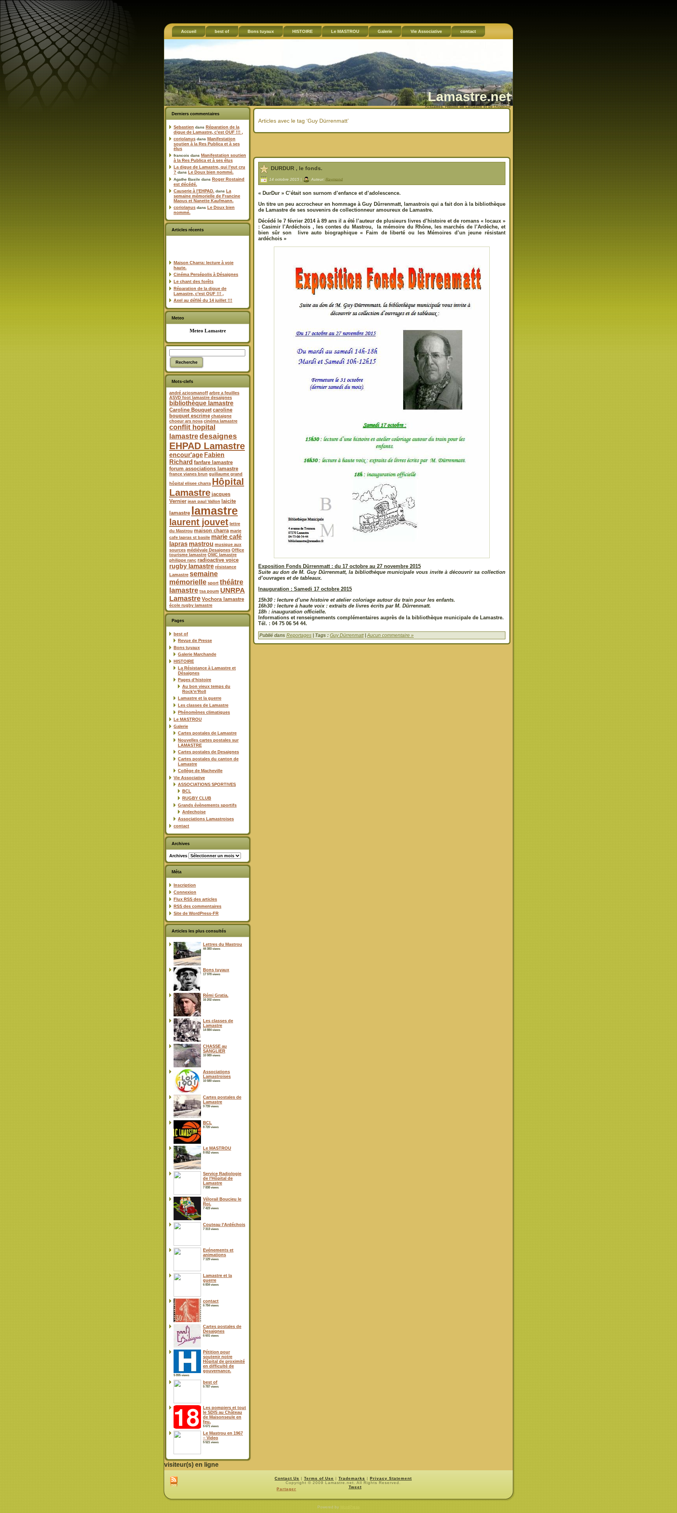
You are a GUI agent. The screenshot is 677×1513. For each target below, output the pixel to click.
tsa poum (209, 591)
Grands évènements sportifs (207, 805)
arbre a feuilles (224, 392)
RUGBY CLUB (196, 798)
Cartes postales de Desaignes (208, 751)
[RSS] (173, 1482)
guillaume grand (226, 474)
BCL (186, 791)
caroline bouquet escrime (200, 413)
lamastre (214, 510)
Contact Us (287, 1478)
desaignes (218, 436)
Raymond (334, 179)
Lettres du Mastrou (222, 944)
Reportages (298, 635)
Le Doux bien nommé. (211, 172)
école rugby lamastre (190, 605)
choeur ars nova (186, 421)
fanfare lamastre (213, 462)
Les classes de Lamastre (203, 705)
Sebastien (184, 127)
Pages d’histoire (194, 679)
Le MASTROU (188, 719)
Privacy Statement (391, 1478)
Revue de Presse (195, 640)
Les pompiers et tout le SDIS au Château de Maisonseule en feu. (224, 1414)
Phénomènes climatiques (204, 712)
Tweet (355, 1487)
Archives (178, 855)
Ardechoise (194, 811)
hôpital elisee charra (190, 483)
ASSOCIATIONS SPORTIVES (207, 784)
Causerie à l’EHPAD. (194, 191)
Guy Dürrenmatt (347, 635)
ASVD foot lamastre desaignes (200, 397)
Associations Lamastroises (206, 818)
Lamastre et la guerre (199, 698)
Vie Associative (189, 777)
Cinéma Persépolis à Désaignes (206, 274)
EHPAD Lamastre (207, 446)
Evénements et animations (218, 1252)
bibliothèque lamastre (201, 403)
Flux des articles (195, 899)
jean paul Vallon (204, 501)
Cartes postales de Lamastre (207, 733)
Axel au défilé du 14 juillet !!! (203, 300)
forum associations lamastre (203, 469)
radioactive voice (218, 560)
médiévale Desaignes (208, 550)
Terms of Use (319, 1478)
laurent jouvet (198, 522)
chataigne (221, 416)
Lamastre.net (469, 96)
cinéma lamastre (220, 421)
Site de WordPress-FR (196, 913)
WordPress (350, 1507)
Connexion (185, 892)
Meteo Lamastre (208, 331)
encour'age (186, 455)
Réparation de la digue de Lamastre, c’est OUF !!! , (208, 129)
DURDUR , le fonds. (296, 168)
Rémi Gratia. (215, 995)
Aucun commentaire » (390, 635)
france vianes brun (188, 474)
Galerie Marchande (197, 654)
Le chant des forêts (194, 281)
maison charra (211, 530)
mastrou (201, 544)
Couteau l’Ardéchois (224, 1224)
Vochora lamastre (223, 599)
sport (213, 583)
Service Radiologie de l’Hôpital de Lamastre (222, 1178)
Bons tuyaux (187, 647)
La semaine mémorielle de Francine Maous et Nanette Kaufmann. (207, 196)
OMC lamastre (222, 554)
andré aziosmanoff (188, 392)
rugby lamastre (191, 566)
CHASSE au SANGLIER (215, 1048)
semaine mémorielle (193, 578)
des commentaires (197, 906)
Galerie (181, 726)
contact (181, 826)
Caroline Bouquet (190, 410)
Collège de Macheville (200, 770)
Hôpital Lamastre (206, 487)
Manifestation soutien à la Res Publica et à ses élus (207, 143)
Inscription (185, 885)
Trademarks (351, 1478)
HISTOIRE (184, 661)
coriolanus (184, 138)
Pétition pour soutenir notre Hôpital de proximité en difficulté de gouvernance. (224, 1361)
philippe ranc (182, 560)
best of (181, 633)
